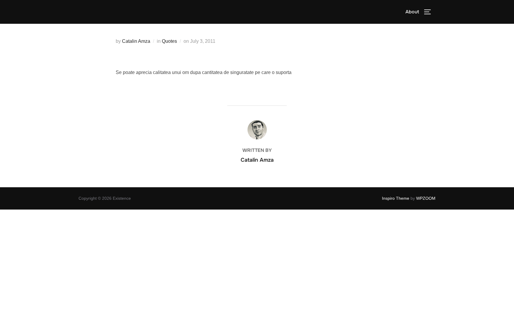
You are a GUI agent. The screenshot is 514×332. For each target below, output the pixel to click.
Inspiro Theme (395, 198)
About (412, 12)
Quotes (169, 41)
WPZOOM (425, 198)
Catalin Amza (136, 41)
